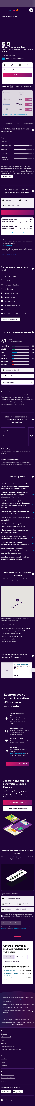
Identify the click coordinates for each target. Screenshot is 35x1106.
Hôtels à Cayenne (27, 1022)
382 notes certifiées (17, 58)
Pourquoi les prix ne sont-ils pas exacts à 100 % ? (16, 1011)
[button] (3, 10)
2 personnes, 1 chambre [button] (12, 70)
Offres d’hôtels (8, 1019)
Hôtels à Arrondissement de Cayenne (10, 1022)
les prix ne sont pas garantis (17, 999)
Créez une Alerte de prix (17, 753)
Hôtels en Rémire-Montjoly (9, 979)
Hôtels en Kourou (9, 970)
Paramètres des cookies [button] (8, 254)
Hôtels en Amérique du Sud (21, 1019)
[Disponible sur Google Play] (6, 1091)
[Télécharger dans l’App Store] (18, 1091)
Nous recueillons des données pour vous (15, 1008)
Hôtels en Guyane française (16, 1020)
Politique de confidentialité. (18, 928)
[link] (17, 764)
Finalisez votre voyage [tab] (12, 961)
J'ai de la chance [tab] (21, 957)
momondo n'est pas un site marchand (16, 1004)
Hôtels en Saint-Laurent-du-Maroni (11, 974)
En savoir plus (7, 245)
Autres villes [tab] (8, 957)
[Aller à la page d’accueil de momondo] (13, 10)
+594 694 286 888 (8, 56)
